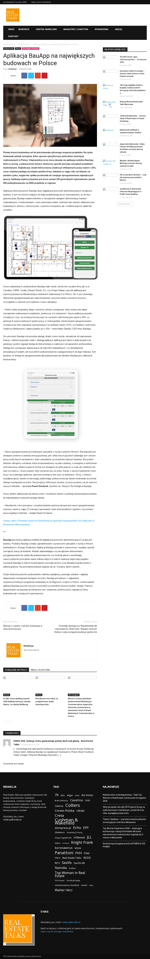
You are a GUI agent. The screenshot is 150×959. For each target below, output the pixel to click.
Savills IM (79, 862)
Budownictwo (24, 44)
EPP (86, 827)
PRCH (57, 858)
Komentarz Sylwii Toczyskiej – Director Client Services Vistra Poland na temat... (132, 73)
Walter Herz (64, 890)
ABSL (62, 795)
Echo (77, 827)
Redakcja (12, 69)
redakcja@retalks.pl (12, 819)
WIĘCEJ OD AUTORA (40, 670)
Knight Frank (82, 842)
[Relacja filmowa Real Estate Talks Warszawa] (110, 105)
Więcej (118, 29)
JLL (89, 837)
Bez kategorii (74, 695)
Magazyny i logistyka (75, 29)
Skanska (61, 867)
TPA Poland (59, 880)
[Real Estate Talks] (12, 20)
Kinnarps (65, 843)
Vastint (84, 885)
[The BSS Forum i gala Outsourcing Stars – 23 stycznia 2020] (110, 61)
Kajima (57, 843)
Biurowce (23, 29)
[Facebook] (26, 656)
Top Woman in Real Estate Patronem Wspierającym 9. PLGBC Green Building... (131, 191)
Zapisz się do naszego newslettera (57, 931)
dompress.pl (63, 827)
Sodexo (72, 868)
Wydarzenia (101, 29)
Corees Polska (64, 810)
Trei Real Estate (73, 880)
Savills (67, 862)
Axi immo (87, 795)
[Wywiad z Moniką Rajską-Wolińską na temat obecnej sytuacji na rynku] (110, 164)
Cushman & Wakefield (66, 821)
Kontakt (13, 36)
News (11, 29)
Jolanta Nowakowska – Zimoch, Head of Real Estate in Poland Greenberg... (133, 118)
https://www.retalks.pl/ (31, 650)
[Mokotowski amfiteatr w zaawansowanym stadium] (110, 134)
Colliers (72, 805)
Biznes (6, 695)
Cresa (59, 815)
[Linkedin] (31, 656)
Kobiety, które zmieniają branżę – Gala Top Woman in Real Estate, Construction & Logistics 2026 (124, 798)
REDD (87, 857)
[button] (143, 29)
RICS (57, 863)
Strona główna (9, 44)
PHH (78, 852)
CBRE (87, 800)
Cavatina (76, 800)
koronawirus (64, 847)
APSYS (77, 795)
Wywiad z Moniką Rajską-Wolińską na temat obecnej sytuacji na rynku (131, 163)
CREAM (80, 810)
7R (56, 794)
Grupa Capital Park (63, 837)
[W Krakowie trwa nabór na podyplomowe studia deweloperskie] (50, 686)
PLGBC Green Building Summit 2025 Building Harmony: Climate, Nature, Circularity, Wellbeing (17, 701)
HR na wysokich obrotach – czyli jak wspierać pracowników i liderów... (133, 177)
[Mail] (36, 656)
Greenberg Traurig (74, 832)
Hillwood (79, 837)
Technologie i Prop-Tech (31, 48)
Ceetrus (59, 806)
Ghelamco (60, 832)
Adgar (70, 795)
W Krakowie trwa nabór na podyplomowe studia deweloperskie (46, 701)
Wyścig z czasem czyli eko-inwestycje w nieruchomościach (22, 627)
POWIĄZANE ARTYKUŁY (16, 670)
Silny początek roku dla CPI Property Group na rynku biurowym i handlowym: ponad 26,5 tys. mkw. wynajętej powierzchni (124, 810)
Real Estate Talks (71, 857)
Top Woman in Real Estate (70, 874)
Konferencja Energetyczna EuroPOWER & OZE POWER (124, 845)
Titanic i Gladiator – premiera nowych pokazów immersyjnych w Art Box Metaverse (124, 820)
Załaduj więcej (124, 204)
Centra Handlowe (46, 29)
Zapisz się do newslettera (41, 2)
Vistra (91, 885)
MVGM (78, 848)
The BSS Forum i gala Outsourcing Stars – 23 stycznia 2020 (133, 59)
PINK (87, 853)
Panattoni (64, 852)
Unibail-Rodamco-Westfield (67, 885)
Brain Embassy (61, 800)
